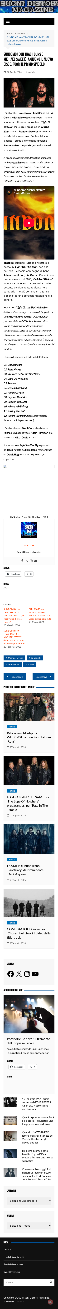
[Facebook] (22, 561)
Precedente (17, 676)
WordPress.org (12, 1271)
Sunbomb (36, 657)
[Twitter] (26, 561)
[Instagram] (31, 561)
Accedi (7, 1249)
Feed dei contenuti (14, 1256)
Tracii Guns (13, 664)
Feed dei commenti (14, 1264)
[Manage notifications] (50, 1302)
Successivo (41, 676)
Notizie (31, 72)
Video (31, 664)
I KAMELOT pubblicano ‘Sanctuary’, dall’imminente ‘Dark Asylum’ (25, 870)
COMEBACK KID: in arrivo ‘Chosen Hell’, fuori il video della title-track (29, 933)
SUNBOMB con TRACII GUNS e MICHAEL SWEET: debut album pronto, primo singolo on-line (14, 637)
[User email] (35, 561)
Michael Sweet (15, 657)
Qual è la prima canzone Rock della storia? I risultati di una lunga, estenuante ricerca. (38, 1120)
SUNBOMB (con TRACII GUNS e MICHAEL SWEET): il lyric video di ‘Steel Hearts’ (14, 615)
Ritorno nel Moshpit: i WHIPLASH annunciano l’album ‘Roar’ (29, 737)
